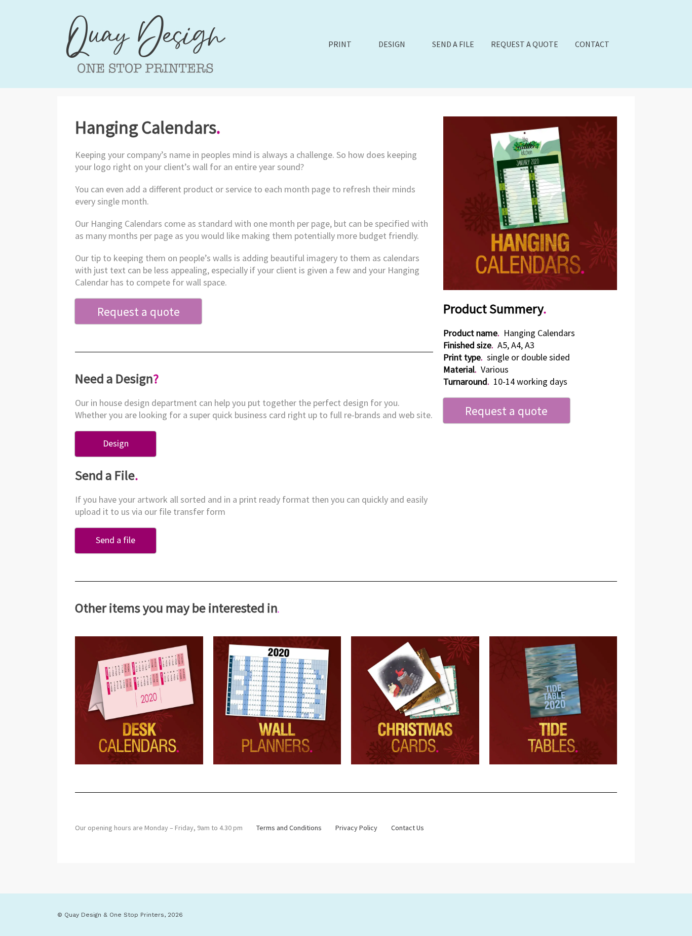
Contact (592, 44)
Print (340, 44)
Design (391, 44)
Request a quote (524, 44)
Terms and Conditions (289, 827)
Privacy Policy (356, 827)
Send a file (453, 44)
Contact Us (407, 827)
